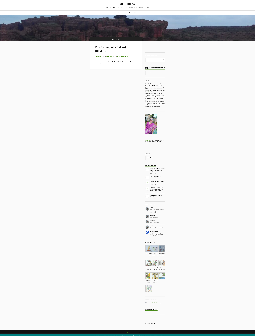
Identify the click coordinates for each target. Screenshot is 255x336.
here (163, 335)
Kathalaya (149, 91)
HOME (118, 12)
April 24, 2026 (110, 56)
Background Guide (133, 12)
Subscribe (147, 140)
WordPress (124, 332)
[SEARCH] (163, 60)
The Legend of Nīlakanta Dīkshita (111, 49)
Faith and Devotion (122, 56)
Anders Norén (136, 332)
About (124, 12)
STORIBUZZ (127, 4)
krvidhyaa (99, 56)
